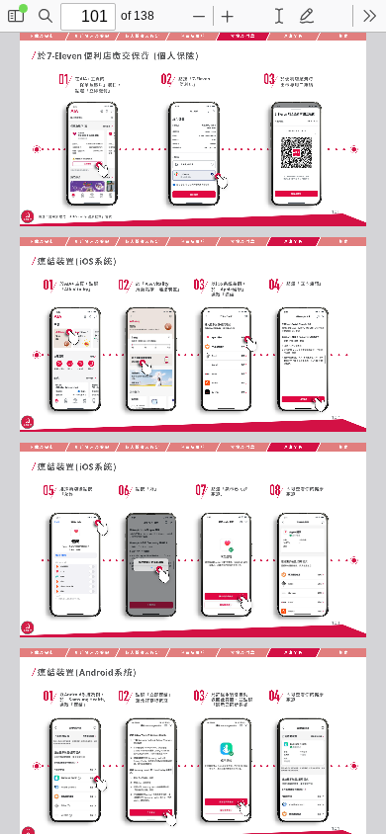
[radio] (279, 16)
